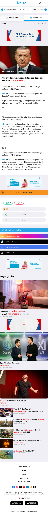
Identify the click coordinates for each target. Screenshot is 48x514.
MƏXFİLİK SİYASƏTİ (24, 482)
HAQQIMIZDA (24, 478)
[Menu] (3, 3)
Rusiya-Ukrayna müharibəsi (14, 9)
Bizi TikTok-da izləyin (11, 242)
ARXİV (24, 474)
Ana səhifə (37, 24)
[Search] (45, 3)
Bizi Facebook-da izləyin (12, 247)
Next (45, 9)
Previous (2, 9)
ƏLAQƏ (24, 470)
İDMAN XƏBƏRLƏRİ (24, 192)
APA (3, 93)
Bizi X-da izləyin (10, 253)
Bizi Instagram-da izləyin (12, 236)
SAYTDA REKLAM (24, 466)
